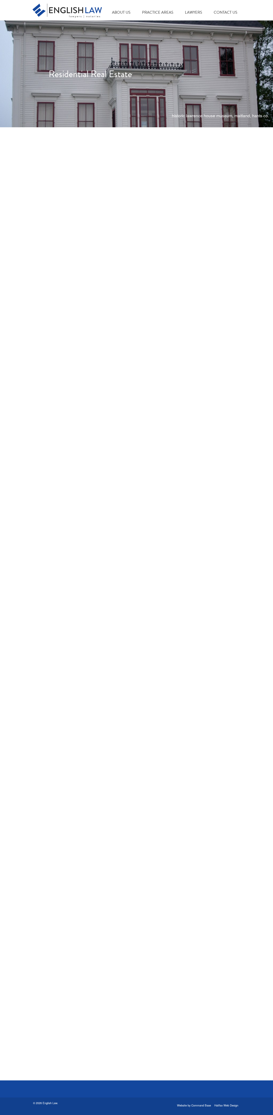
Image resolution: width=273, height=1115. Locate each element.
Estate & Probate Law (66, 418)
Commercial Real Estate (70, 1008)
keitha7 (98, 228)
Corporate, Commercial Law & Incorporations (80, 786)
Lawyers (193, 12)
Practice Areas (157, 12)
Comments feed (192, 243)
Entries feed (188, 233)
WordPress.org (191, 252)
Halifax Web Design (226, 1105)
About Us (121, 12)
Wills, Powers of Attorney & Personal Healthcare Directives (90, 606)
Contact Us (225, 12)
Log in (183, 223)
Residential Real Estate (68, 218)
